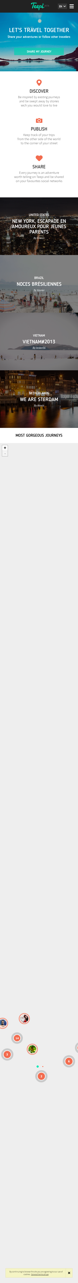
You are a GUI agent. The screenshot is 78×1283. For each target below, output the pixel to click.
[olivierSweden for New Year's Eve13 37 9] (24, 1018)
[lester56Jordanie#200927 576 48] (32, 1049)
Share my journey (39, 51)
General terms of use (40, 1274)
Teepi (39, 6)
